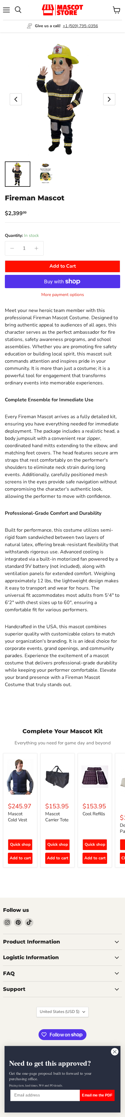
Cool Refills (94, 814)
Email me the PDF (97, 1095)
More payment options (62, 294)
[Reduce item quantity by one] (12, 248)
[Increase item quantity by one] (36, 248)
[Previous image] (16, 99)
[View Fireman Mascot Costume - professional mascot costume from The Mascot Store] (17, 174)
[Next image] (109, 99)
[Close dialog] (115, 1052)
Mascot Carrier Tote (57, 817)
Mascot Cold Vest (17, 817)
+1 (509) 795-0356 (80, 26)
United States (59, 1011)
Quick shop (20, 844)
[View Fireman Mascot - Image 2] (45, 174)
